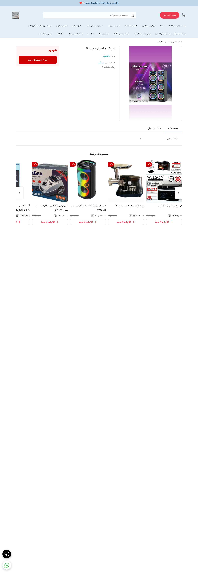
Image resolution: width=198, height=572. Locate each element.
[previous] (178, 193)
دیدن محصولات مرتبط (37, 60)
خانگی (160, 41)
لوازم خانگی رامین (174, 41)
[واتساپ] (6, 565)
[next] (19, 193)
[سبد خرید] (184, 15)
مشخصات (173, 128)
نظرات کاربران (154, 128)
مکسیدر (106, 56)
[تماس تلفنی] (6, 554)
